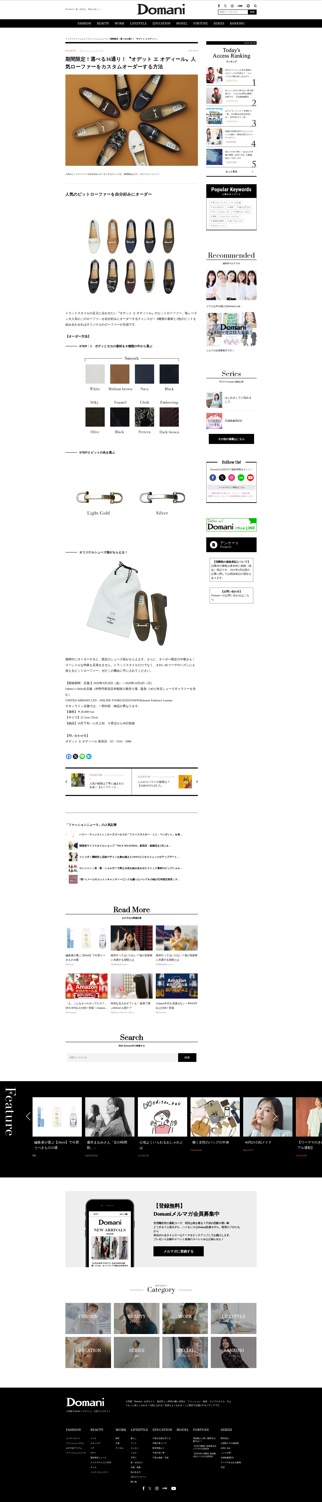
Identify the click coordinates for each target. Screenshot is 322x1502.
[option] (57, 1125)
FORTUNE (200, 23)
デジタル (120, 1448)
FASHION (84, 23)
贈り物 (134, 1482)
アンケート (229, 543)
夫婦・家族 (136, 1467)
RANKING (237, 23)
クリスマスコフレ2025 (100, 1462)
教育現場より (158, 1448)
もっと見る (231, 171)
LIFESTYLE (138, 23)
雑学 (118, 1438)
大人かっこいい (219, 226)
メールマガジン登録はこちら (232, 487)
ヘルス (134, 1453)
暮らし (134, 1438)
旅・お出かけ (137, 1462)
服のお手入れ (244, 207)
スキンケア (95, 1443)
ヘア (92, 1448)
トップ (68, 39)
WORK (119, 23)
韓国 (214, 216)
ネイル (93, 1467)
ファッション (80, 39)
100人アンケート (138, 1477)
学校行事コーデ (159, 1443)
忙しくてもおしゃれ (220, 212)
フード (134, 1443)
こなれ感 (237, 202)
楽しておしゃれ (236, 221)
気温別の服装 (218, 221)
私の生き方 (136, 1472)
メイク (93, 1438)
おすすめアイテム (74, 1448)
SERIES (219, 23)
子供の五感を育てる (161, 1438)
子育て (134, 1457)
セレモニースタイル (230, 216)
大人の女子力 (218, 207)
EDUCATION (161, 23)
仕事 (118, 1443)
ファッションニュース (98, 39)
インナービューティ (99, 1472)
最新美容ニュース (98, 1457)
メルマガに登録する (179, 1251)
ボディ (93, 1453)
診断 (231, 207)
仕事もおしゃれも (242, 212)
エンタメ (135, 1448)
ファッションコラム (75, 1443)
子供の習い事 (158, 1453)
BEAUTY (103, 23)
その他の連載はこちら (231, 439)
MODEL (181, 23)
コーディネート (73, 1438)
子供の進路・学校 (160, 1457)
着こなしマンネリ (219, 202)
